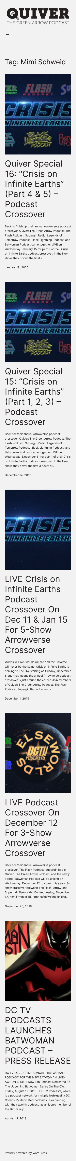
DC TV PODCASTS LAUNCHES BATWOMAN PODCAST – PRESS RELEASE (38, 1035)
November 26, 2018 (18, 906)
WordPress (40, 1153)
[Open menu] (7, 33)
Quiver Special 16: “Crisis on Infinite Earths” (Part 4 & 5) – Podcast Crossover (34, 189)
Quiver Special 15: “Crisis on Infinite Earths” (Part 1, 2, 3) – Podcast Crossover (34, 396)
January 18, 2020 (17, 267)
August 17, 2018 (15, 1118)
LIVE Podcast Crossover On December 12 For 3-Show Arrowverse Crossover (32, 827)
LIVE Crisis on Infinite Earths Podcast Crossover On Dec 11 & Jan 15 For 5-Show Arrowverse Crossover (36, 614)
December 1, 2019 (17, 698)
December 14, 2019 (18, 475)
